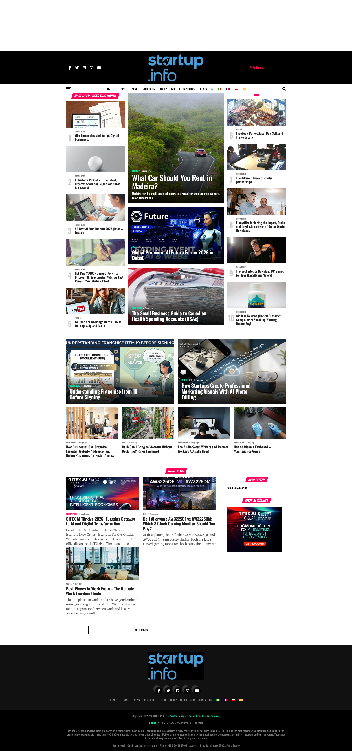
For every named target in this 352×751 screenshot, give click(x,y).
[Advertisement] (176, 25)
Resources (149, 89)
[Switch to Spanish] (245, 89)
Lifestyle (122, 89)
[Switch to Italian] (219, 89)
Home (109, 89)
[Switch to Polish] (236, 89)
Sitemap (215, 716)
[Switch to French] (228, 89)
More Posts (141, 630)
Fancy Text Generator (183, 89)
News (135, 89)
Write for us (256, 67)
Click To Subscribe (237, 488)
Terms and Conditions (198, 716)
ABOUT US (154, 723)
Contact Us (206, 89)
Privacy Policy (177, 716)
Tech (162, 89)
